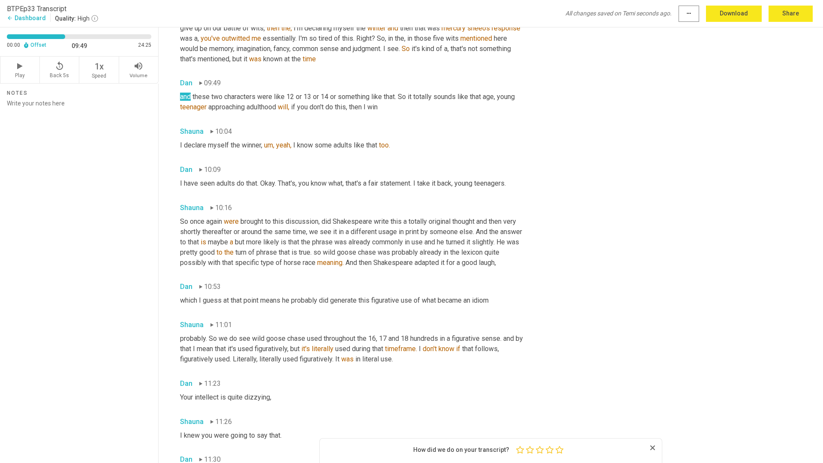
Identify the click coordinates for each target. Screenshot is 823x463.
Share (790, 13)
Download (734, 13)
